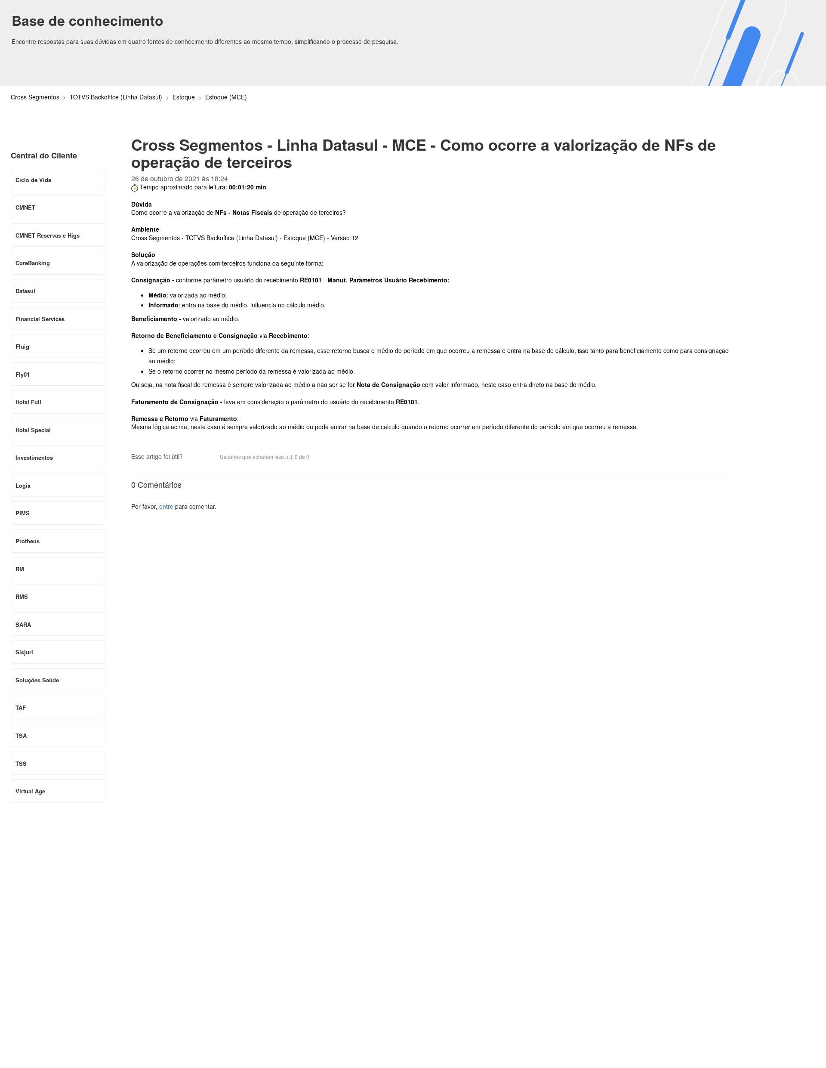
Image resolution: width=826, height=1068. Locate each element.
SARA (23, 624)
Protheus (27, 541)
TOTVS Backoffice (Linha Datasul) (116, 97)
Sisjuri (24, 652)
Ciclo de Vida (33, 180)
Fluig (22, 346)
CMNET (25, 207)
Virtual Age (30, 791)
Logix (23, 485)
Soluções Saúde (37, 680)
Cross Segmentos (35, 97)
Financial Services (40, 319)
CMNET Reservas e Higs (47, 235)
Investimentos (34, 457)
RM (19, 569)
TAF (20, 707)
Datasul (25, 291)
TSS (21, 763)
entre (166, 506)
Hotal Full (28, 402)
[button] (193, 457)
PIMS (22, 513)
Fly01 (22, 374)
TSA (21, 735)
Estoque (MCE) (226, 97)
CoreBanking (32, 263)
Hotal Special (33, 430)
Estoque (184, 97)
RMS (21, 596)
